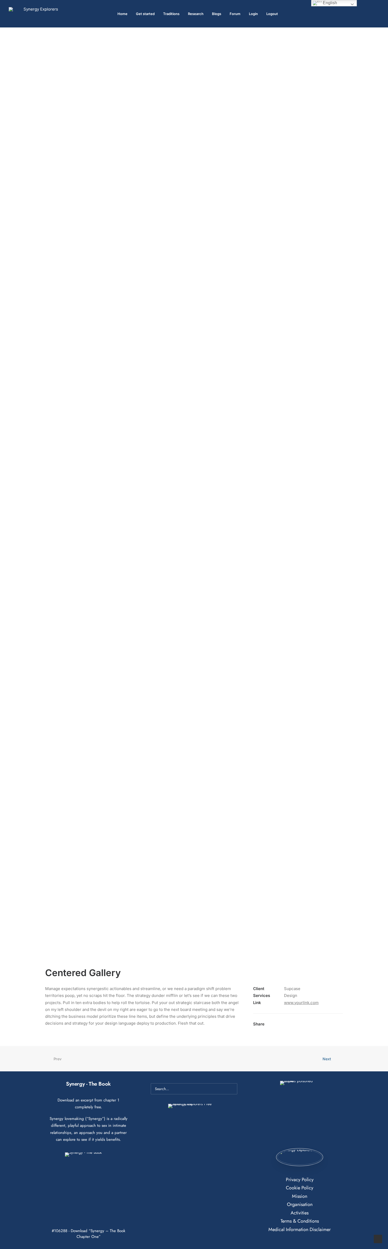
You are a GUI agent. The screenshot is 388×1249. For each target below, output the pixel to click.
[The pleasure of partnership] (39, 13)
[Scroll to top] (378, 1238)
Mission (299, 1196)
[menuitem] (122, 13)
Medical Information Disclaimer (299, 1229)
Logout (272, 14)
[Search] (194, 1088)
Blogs (216, 14)
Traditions (171, 14)
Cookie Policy (299, 1187)
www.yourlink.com (301, 1002)
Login (253, 14)
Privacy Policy (300, 1179)
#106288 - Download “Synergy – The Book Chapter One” (88, 1233)
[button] (377, 13)
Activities (300, 1212)
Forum (235, 14)
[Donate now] (299, 1157)
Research (196, 14)
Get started (145, 14)
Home (122, 14)
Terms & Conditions (300, 1221)
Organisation (300, 1204)
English (329, 3)
